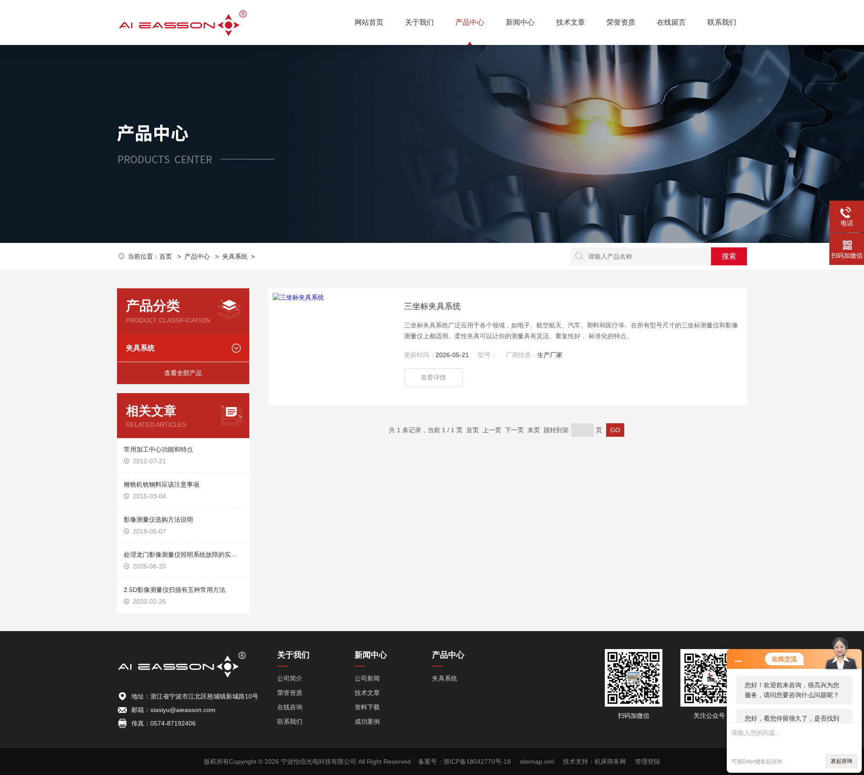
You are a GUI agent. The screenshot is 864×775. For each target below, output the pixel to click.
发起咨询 (841, 761)
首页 (166, 256)
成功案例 (367, 721)
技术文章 (570, 22)
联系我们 (721, 22)
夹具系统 (235, 256)
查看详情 (433, 377)
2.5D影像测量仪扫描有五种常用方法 (174, 589)
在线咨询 (289, 707)
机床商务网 (610, 761)
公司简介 (289, 678)
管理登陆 (647, 761)
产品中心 (469, 22)
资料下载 (367, 707)
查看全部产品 (183, 372)
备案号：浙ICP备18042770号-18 (464, 761)
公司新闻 (367, 678)
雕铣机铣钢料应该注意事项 (161, 484)
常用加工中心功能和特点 (158, 449)
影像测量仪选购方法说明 (158, 519)
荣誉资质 (621, 22)
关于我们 (419, 22)
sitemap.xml (537, 761)
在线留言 (671, 22)
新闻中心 (520, 22)
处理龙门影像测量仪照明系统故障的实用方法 (183, 554)
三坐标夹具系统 (432, 306)
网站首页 (369, 22)
